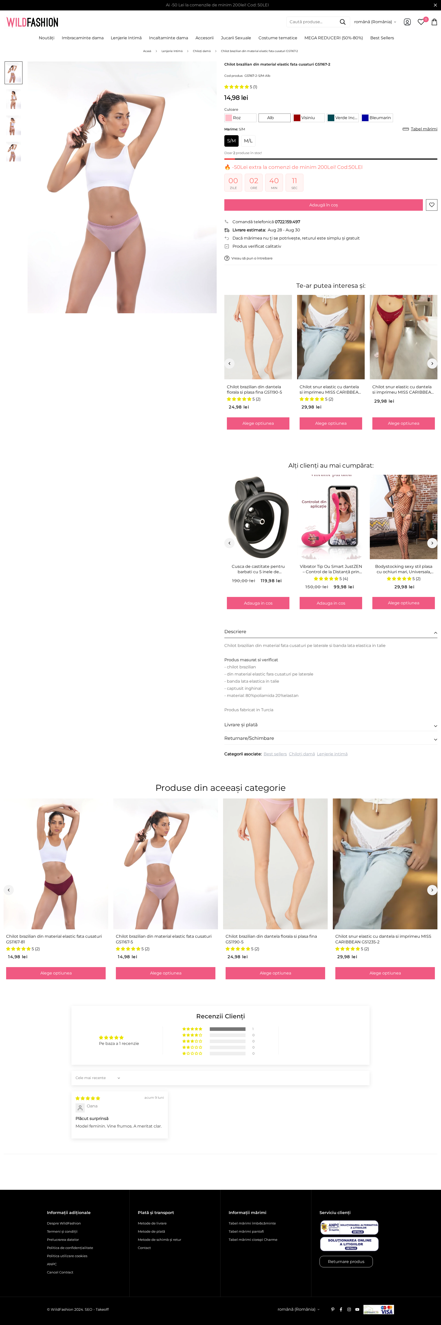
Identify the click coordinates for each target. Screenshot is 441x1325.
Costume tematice (278, 37)
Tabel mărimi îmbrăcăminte (252, 1223)
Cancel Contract (60, 1272)
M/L (248, 141)
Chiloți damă (302, 754)
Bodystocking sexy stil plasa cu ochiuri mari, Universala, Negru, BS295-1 (403, 569)
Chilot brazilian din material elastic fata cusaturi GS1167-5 (164, 939)
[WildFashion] (32, 21)
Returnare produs (346, 1261)
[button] (237, 86)
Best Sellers (382, 37)
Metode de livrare (152, 1223)
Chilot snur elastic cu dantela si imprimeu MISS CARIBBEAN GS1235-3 (403, 389)
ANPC (52, 1264)
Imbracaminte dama (83, 37)
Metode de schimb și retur (159, 1240)
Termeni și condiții (62, 1231)
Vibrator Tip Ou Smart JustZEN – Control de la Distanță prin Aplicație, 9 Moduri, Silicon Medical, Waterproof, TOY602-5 (331, 569)
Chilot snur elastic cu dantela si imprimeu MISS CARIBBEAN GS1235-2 (331, 389)
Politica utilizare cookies (67, 1256)
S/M (231, 141)
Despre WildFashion (64, 1223)
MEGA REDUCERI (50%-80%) (333, 37)
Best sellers (275, 754)
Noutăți (46, 37)
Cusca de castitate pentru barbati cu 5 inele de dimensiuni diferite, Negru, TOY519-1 (258, 569)
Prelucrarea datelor (63, 1240)
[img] (88, 1098)
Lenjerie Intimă (126, 37)
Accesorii (204, 37)
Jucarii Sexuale (236, 37)
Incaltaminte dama (168, 37)
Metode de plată (151, 1231)
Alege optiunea (258, 423)
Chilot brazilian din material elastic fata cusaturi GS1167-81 (54, 939)
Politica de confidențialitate (70, 1248)
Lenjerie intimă (332, 754)
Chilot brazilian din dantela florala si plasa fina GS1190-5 (254, 389)
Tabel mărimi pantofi (246, 1231)
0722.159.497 (287, 221)
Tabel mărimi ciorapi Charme (253, 1240)
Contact (144, 1248)
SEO (88, 1309)
